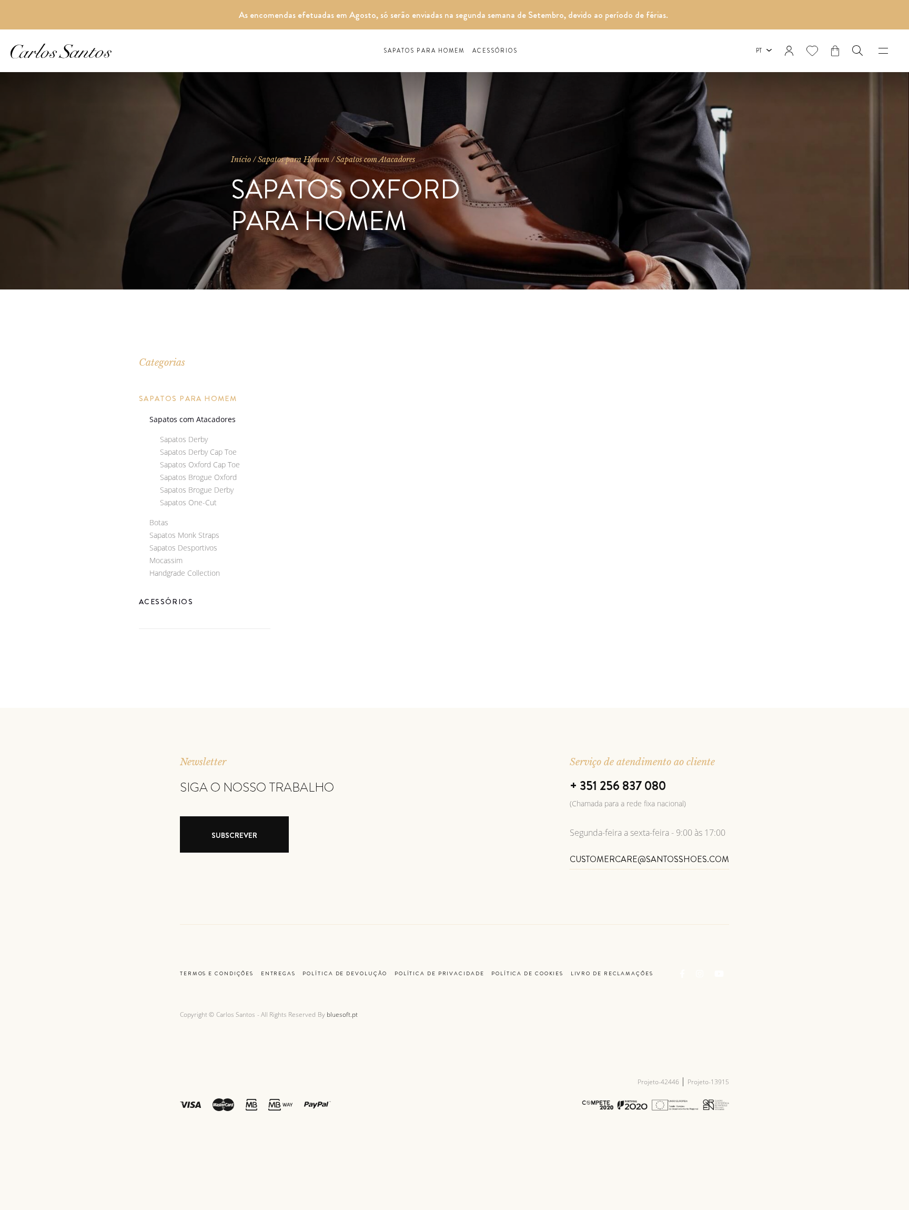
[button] (857, 50)
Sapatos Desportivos (183, 548)
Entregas (278, 973)
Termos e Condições (217, 973)
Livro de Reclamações (612, 973)
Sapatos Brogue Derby (197, 490)
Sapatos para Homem (424, 51)
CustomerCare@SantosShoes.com (649, 859)
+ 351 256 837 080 (618, 786)
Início (241, 159)
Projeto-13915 (708, 1081)
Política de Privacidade (439, 973)
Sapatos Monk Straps (184, 535)
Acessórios (495, 51)
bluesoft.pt (342, 1014)
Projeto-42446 (659, 1081)
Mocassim (166, 560)
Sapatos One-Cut (188, 502)
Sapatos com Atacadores (375, 159)
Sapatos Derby (184, 439)
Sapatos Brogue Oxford (198, 477)
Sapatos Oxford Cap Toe (200, 464)
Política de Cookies (527, 973)
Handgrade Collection (184, 573)
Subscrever (234, 835)
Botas (158, 522)
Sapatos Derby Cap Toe (198, 452)
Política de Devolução (344, 973)
